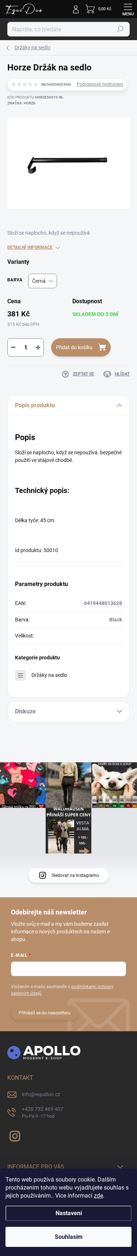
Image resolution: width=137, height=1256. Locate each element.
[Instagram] (13, 1134)
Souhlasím (69, 1236)
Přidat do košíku (74, 347)
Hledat (120, 29)
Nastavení (69, 1213)
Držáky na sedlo (49, 675)
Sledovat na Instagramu (75, 875)
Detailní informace (30, 247)
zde (98, 1195)
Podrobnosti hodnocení (100, 84)
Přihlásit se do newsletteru (45, 1013)
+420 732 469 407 (42, 1112)
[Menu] (128, 9)
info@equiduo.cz (41, 1094)
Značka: (21, 103)
